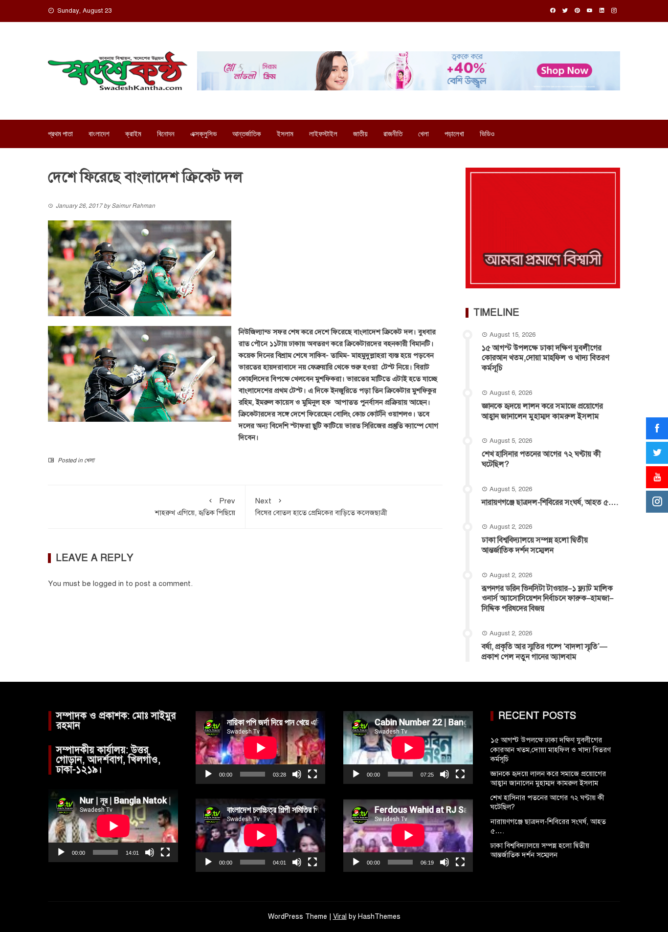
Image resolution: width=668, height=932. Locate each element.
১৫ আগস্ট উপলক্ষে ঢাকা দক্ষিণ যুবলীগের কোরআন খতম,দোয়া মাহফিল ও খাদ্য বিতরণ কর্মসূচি (545, 358)
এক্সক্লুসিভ (203, 134)
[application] (113, 825)
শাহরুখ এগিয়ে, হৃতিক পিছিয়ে (195, 507)
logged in (108, 583)
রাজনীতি (392, 134)
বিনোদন (166, 134)
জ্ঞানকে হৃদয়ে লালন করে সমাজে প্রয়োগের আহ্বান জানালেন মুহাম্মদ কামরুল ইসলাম (542, 411)
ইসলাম (285, 134)
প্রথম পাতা (60, 134)
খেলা (423, 134)
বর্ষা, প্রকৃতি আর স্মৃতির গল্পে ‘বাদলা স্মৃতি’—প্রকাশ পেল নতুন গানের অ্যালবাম (544, 652)
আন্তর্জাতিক (246, 134)
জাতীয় (360, 134)
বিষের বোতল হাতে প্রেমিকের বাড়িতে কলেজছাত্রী (321, 507)
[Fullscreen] (165, 852)
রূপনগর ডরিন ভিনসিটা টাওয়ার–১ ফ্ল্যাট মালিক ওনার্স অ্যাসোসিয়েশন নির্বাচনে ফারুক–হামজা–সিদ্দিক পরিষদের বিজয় (548, 599)
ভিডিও (487, 134)
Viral (340, 916)
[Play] (61, 852)
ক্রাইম (133, 134)
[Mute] (150, 852)
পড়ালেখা (454, 134)
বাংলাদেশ (99, 134)
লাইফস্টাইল (323, 134)
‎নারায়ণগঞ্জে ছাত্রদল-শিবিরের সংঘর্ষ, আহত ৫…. (550, 502)
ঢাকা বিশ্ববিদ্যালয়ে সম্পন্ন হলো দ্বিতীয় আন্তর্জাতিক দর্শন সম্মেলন (535, 545)
